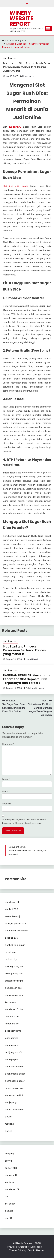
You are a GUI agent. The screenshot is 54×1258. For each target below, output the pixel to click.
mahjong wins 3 (13, 1052)
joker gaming (11, 1037)
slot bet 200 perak (15, 185)
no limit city (11, 959)
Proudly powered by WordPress (24, 1246)
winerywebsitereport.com (22, 850)
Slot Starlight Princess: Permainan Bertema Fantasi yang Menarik (24, 650)
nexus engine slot (14, 1087)
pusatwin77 (15, 126)
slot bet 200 (11, 909)
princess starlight (14, 980)
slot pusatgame (13, 1030)
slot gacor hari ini (14, 1095)
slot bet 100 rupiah (15, 944)
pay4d (8, 1160)
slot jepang (10, 1102)
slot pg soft (11, 1174)
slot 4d (8, 1130)
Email (6, 791)
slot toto (9, 1182)
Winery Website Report (21, 18)
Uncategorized (10, 58)
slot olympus (11, 1059)
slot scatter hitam (14, 1066)
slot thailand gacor (14, 1080)
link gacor (10, 1203)
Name (6, 779)
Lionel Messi (28, 76)
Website (6, 803)
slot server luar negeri (16, 930)
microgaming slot (14, 973)
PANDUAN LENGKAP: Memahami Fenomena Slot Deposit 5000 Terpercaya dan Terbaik (26, 679)
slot (7, 1196)
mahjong (9, 1123)
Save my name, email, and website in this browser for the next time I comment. (24, 821)
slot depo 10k (12, 901)
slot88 (8, 1217)
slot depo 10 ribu (14, 1009)
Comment (8, 743)
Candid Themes (36, 1250)
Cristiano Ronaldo (35, 688)
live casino (10, 1002)
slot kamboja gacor (15, 1073)
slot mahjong (11, 1045)
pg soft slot (11, 1167)
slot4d (8, 1116)
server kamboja (13, 916)
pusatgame (11, 952)
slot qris (9, 1210)
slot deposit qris (13, 987)
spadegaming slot (14, 966)
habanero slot (12, 1016)
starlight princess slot (16, 923)
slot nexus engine (14, 994)
